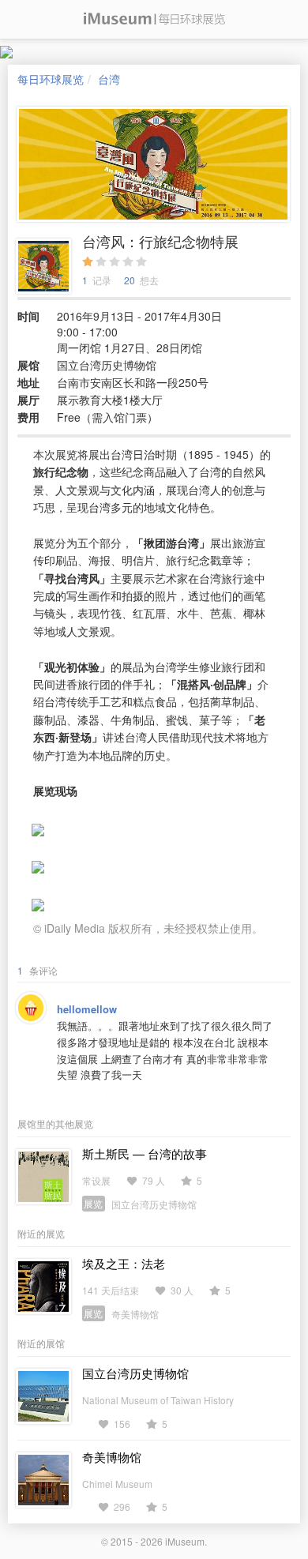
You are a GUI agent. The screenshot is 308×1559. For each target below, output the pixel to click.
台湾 (109, 79)
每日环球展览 (50, 79)
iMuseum (185, 1541)
